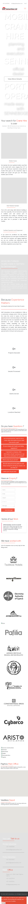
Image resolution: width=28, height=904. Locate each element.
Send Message (9, 510)
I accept (3, 903)
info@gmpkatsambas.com (16, 3)
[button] (14, 782)
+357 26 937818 (6, 3)
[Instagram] (15, 1)
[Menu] (25, 8)
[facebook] (12, 1)
